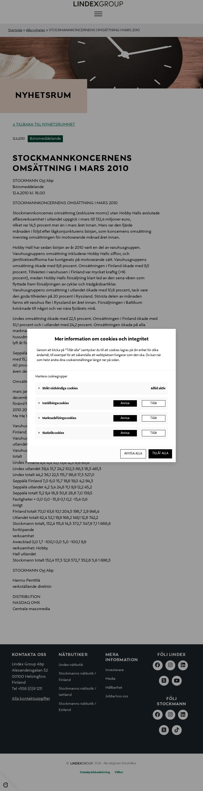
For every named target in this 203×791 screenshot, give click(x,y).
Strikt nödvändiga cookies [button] (58, 388)
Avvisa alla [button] (133, 453)
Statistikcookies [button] (51, 433)
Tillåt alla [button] (160, 453)
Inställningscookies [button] (53, 403)
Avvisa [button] (125, 403)
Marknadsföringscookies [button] (57, 418)
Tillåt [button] (153, 403)
